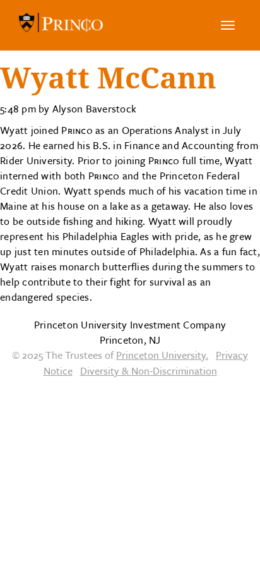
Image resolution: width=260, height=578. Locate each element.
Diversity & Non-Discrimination (148, 370)
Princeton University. (162, 355)
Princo (61, 25)
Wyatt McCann (108, 78)
